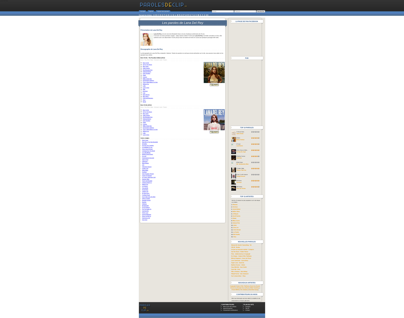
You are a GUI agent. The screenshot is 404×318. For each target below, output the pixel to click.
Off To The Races (147, 64)
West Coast (145, 140)
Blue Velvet (145, 96)
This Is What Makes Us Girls (150, 82)
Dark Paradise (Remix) (148, 173)
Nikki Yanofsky (254, 288)
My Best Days (145, 193)
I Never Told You (241, 170)
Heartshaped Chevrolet (148, 158)
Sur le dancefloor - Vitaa (238, 276)
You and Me (145, 188)
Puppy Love (145, 212)
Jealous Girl (145, 191)
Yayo (144, 100)
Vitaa (234, 237)
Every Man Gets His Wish (148, 196)
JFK (143, 165)
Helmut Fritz (236, 223)
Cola (144, 93)
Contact (247, 310)
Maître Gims (236, 211)
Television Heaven (147, 166)
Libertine (239, 158)
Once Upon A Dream (147, 149)
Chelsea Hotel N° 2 (147, 182)
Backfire (144, 202)
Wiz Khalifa (236, 234)
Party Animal (240, 139)
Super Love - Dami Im (237, 263)
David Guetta (236, 216)
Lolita (144, 85)
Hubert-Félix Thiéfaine (242, 286)
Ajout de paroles (228, 308)
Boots (247, 288)
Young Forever (241, 176)
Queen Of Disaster (147, 175)
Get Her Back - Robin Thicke (239, 251)
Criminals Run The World (148, 150)
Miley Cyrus (236, 220)
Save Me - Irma (235, 269)
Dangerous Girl (146, 218)
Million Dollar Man (147, 78)
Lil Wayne (235, 214)
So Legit (144, 156)
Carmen (145, 77)
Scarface (144, 172)
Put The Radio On (146, 209)
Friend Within (235, 289)
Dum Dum (144, 219)
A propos (247, 306)
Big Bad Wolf (145, 205)
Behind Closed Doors (147, 154)
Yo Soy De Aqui (241, 152)
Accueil (142, 11)
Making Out (145, 184)
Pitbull (234, 218)
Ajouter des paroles (163, 11)
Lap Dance (240, 146)
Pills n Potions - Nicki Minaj (239, 271)
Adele (235, 225)
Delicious (144, 203)
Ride (144, 89)
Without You (146, 84)
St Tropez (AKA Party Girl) (149, 177)
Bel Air (144, 101)
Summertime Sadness (148, 80)
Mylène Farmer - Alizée (238, 265)
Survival (239, 182)
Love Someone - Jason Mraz (239, 260)
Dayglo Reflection (146, 214)
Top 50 (151, 11)
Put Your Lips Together (148, 145)
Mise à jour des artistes (229, 306)
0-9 (207, 15)
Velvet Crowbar (146, 198)
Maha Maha (145, 170)
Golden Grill (145, 168)
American (145, 91)
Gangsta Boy (145, 211)
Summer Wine (145, 179)
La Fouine (236, 232)
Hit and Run (145, 189)
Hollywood (144, 161)
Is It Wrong (145, 186)
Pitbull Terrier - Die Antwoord (239, 274)
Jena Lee (236, 227)
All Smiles (144, 143)
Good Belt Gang (253, 289)
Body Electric (146, 94)
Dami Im (252, 286)
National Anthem (147, 71)
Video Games (146, 68)
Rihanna (235, 204)
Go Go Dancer (146, 207)
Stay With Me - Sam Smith (239, 267)
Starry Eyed (145, 159)
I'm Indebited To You (147, 147)
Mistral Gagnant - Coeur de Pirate (241, 258)
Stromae (235, 207)
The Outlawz (244, 289)
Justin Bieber (237, 209)
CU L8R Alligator (146, 152)
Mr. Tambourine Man (243, 164)
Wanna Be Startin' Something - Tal (241, 245)
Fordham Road (146, 195)
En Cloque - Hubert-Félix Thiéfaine (241, 256)
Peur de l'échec (241, 188)
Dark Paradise (146, 73)
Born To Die (146, 62)
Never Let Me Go (146, 216)
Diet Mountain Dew (147, 70)
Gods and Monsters (148, 98)
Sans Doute (240, 133)
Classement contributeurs (230, 310)
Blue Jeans (146, 66)
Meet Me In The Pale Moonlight (150, 142)
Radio (144, 75)
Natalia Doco (241, 288)
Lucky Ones (146, 87)
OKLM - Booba (235, 247)
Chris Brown (237, 230)
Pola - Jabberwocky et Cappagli (240, 254)
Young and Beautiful (147, 180)
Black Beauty (145, 163)
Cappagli (232, 286)
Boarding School (146, 200)
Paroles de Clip (163, 7)
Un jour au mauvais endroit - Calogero (242, 249)
